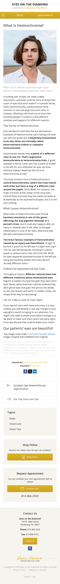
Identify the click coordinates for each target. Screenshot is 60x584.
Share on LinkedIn (35, 371)
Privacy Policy (19, 570)
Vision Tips (35, 365)
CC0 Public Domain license (41, 334)
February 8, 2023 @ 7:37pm (35, 362)
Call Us (19, 15)
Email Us (30, 541)
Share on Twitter (30, 371)
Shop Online (32, 457)
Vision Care (15, 423)
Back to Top (30, 576)
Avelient (43, 570)
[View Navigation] (4, 15)
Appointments (45, 15)
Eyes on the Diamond (29, 567)
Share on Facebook (25, 371)
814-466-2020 (33, 529)
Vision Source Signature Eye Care (30, 558)
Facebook (30, 548)
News (12, 418)
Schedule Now (32, 488)
